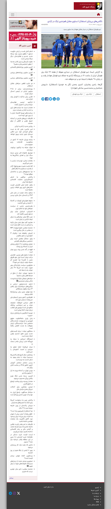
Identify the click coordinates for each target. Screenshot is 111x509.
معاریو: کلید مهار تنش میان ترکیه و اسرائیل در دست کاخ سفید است (21, 223)
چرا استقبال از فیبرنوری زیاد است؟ (22, 411)
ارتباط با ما (95, 493)
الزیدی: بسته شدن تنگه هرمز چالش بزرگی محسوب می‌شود (21, 377)
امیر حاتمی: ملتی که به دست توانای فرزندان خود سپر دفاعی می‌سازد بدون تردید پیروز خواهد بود (21, 133)
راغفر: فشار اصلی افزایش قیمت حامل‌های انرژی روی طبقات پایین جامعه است (21, 187)
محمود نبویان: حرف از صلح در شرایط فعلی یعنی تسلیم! (21, 274)
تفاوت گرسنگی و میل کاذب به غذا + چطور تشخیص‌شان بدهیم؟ (21, 63)
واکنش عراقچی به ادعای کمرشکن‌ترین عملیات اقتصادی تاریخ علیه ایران (21, 179)
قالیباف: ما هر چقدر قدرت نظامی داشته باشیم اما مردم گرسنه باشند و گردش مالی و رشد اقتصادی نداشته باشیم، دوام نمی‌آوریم (21, 428)
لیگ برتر (89, 94)
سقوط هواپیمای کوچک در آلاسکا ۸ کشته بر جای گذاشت (21, 202)
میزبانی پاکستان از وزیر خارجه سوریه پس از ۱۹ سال (21, 407)
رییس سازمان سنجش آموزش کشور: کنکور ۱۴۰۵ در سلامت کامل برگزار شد (21, 365)
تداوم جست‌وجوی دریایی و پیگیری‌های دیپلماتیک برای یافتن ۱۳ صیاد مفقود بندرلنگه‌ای (21, 286)
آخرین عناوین (26, 46)
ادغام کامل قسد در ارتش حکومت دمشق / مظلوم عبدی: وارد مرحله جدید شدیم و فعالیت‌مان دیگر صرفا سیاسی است (21, 55)
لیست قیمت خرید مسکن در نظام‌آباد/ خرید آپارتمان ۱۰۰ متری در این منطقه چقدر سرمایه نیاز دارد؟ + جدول (21, 438)
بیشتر (11, 478)
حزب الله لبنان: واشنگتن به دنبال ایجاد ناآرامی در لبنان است (21, 218)
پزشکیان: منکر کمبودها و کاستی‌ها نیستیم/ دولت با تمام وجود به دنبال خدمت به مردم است (21, 357)
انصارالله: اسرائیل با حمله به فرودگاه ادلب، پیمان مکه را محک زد (21, 341)
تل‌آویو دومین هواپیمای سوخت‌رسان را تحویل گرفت (21, 103)
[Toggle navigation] (12, 14)
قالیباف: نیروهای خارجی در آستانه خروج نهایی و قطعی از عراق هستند (21, 121)
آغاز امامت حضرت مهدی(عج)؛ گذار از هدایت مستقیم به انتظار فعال (21, 167)
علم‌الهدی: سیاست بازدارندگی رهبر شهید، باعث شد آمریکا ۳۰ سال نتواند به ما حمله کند (21, 268)
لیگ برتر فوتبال (77, 94)
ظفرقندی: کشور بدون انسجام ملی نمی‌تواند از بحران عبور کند (21, 298)
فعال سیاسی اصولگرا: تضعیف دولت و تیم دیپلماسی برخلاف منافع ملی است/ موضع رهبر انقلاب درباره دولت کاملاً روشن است (21, 306)
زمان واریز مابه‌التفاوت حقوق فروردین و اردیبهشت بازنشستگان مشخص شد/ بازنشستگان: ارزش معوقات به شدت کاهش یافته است (21, 323)
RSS (97, 502)
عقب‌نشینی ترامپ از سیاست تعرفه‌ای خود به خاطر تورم (21, 207)
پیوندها (96, 499)
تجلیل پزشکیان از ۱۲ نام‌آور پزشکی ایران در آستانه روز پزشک (21, 245)
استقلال (98, 94)
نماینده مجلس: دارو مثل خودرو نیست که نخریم (21, 470)
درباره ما (96, 496)
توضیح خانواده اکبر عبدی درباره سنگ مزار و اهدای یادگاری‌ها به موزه (21, 155)
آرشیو (97, 487)
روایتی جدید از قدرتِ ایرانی (24, 126)
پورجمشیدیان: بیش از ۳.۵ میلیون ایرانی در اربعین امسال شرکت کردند (21, 91)
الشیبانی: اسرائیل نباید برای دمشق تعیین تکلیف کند (21, 212)
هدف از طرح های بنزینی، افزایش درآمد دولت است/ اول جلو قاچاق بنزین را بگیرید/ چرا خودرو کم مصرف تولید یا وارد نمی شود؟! (21, 259)
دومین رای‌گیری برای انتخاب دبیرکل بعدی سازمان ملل (21, 388)
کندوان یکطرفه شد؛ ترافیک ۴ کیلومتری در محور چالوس (21, 234)
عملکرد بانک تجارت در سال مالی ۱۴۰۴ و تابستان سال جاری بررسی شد (21, 195)
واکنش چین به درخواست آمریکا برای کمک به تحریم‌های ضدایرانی (21, 401)
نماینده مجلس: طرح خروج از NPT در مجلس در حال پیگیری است (21, 229)
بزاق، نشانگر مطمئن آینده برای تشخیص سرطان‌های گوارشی (21, 240)
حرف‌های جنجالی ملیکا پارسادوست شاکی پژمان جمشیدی (21, 280)
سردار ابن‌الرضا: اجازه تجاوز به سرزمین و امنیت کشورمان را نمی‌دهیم (21, 349)
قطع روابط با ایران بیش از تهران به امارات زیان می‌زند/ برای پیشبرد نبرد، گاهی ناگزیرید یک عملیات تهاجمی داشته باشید (21, 418)
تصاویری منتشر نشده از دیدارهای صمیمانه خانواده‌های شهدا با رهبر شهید (21, 463)
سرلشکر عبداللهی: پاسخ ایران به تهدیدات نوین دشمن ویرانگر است (21, 395)
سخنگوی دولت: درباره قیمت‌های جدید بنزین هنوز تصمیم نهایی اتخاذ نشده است (21, 333)
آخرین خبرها (95, 490)
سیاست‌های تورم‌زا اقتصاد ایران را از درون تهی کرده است (21, 114)
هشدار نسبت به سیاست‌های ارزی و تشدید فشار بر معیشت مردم (21, 109)
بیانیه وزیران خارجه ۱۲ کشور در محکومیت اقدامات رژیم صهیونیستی (21, 142)
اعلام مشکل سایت (93, 505)
